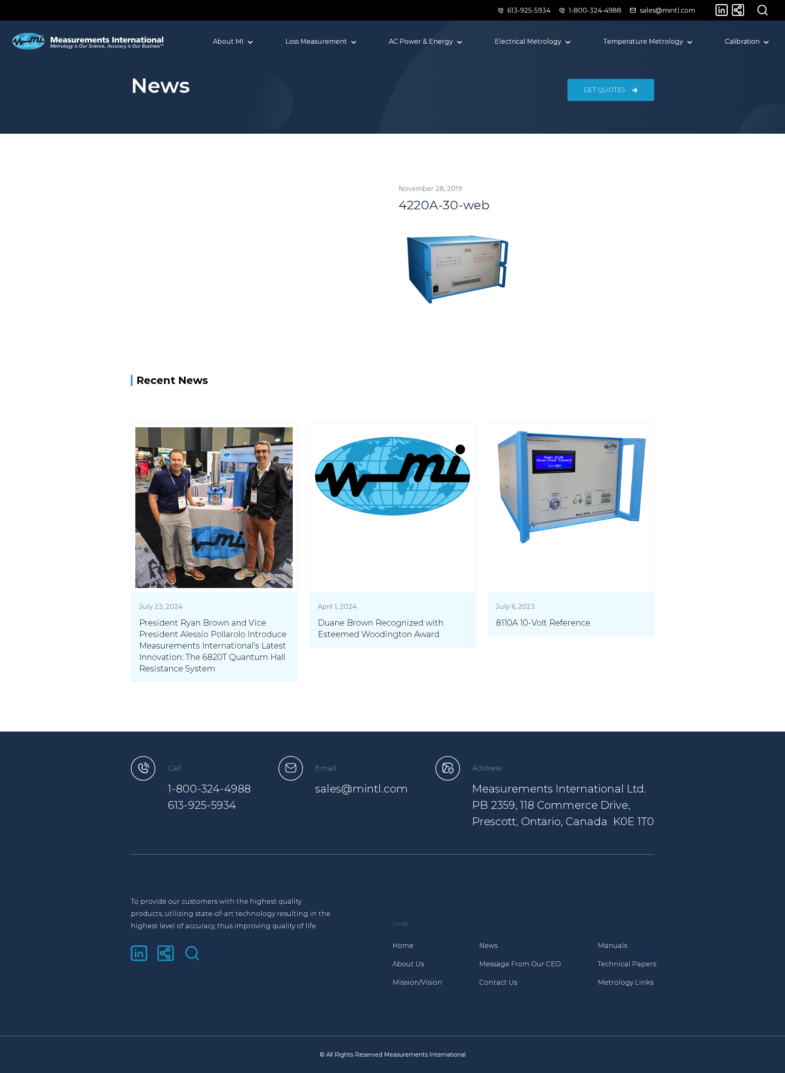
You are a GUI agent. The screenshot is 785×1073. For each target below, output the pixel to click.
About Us (408, 964)
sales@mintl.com (361, 788)
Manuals (612, 946)
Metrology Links (625, 982)
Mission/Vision (417, 982)
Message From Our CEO (520, 964)
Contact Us (498, 982)
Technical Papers (627, 964)
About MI (228, 41)
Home (402, 946)
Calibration (742, 41)
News (488, 946)
